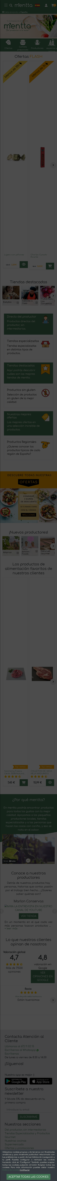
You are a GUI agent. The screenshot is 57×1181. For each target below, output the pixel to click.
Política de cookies (10, 1170)
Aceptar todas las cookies (28, 1176)
